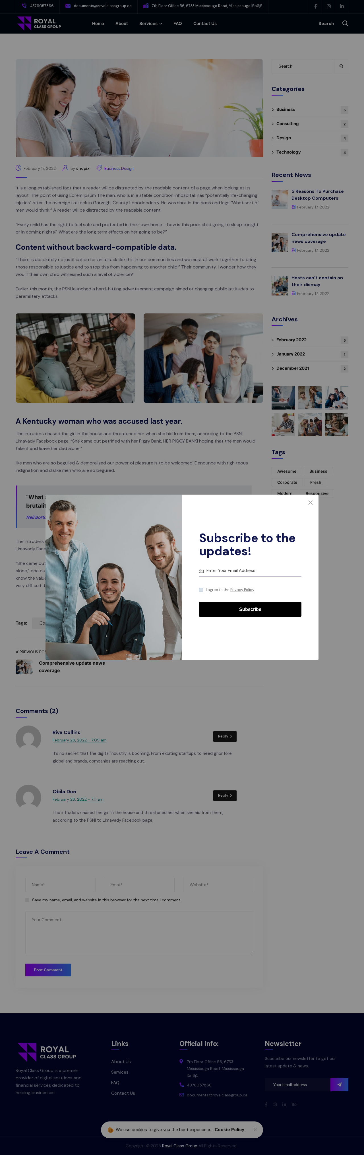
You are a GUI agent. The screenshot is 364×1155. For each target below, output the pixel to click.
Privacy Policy (242, 589)
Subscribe (250, 609)
